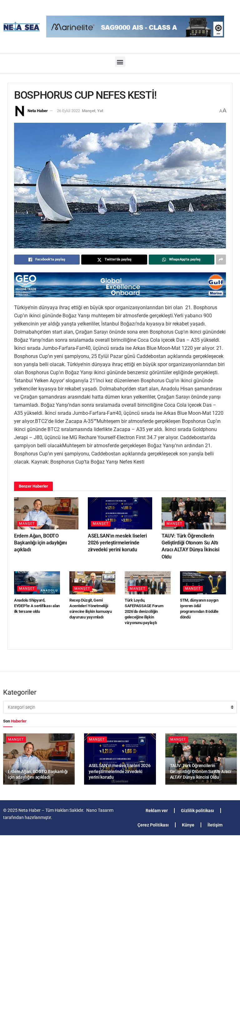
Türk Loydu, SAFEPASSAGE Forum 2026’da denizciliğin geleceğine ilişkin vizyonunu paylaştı (144, 611)
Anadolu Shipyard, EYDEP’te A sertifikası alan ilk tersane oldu (37, 606)
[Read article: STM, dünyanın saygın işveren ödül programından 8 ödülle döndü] (203, 582)
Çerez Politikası (153, 824)
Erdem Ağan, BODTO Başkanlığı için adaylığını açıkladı (40, 543)
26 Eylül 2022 (68, 110)
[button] (120, 62)
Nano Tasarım (99, 810)
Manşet (88, 110)
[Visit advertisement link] (120, 284)
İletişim (215, 824)
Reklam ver (157, 810)
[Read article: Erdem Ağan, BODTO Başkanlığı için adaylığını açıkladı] (46, 513)
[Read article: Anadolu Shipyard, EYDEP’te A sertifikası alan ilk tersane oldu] (37, 582)
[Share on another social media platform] (221, 260)
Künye (188, 824)
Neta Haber (38, 110)
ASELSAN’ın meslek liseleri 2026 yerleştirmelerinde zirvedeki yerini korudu (117, 543)
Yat (100, 110)
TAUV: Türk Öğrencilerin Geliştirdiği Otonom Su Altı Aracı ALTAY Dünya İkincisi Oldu (200, 771)
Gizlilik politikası (197, 810)
